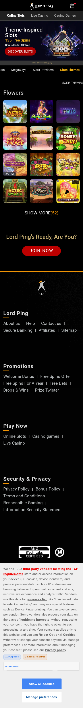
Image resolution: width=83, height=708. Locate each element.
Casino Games (65, 16)
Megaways (18, 70)
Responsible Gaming (23, 503)
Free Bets (58, 383)
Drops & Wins (16, 390)
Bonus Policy (48, 489)
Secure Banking (18, 330)
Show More (41, 213)
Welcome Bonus (18, 376)
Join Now (41, 250)
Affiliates (47, 330)
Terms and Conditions (24, 496)
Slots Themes (70, 70)
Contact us (51, 323)
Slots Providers (43, 70)
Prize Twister (47, 390)
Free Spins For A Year (23, 383)
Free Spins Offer (55, 376)
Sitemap (69, 330)
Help (30, 323)
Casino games (45, 436)
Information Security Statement (32, 510)
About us (11, 323)
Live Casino (39, 16)
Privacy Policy (16, 489)
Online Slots (16, 16)
